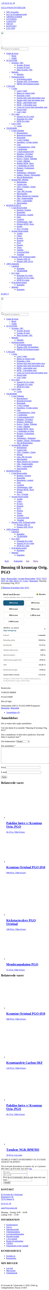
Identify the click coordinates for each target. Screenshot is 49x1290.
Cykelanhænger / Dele (26, 147)
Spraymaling (22, 203)
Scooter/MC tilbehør (19, 180)
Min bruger (11, 1270)
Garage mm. (22, 184)
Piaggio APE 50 (23, 259)
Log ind (9, 1268)
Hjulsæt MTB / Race (25, 224)
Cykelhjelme (22, 149)
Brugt (13, 56)
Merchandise (22, 194)
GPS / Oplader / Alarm (26, 187)
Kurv (7, 561)
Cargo (19, 126)
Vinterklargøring (13, 1232)
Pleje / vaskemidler (24, 201)
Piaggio (20, 245)
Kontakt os (10, 1256)
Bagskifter (21, 212)
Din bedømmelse (9, 741)
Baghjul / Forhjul (24, 210)
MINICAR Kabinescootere (28, 84)
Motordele (33, 581)
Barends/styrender (24, 135)
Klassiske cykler (23, 95)
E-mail (4, 772)
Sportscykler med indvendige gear (31, 98)
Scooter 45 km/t (23, 67)
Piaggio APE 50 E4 (25, 261)
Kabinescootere (17, 77)
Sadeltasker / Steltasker (26, 173)
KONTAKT (11, 26)
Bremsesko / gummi (25, 215)
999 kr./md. (13, 615)
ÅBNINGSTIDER (14, 17)
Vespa (19, 247)
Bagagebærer (22, 133)
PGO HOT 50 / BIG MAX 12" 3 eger (24, 579)
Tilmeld (7, 1183)
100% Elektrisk (12, 264)
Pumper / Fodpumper (25, 168)
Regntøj (20, 170)
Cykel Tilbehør (17, 130)
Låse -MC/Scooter (24, 191)
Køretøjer (21, 268)
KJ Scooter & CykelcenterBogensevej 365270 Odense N (12, 1196)
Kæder (19, 226)
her (30, 1169)
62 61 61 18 (6, 1203)
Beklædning (22, 182)
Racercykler (22, 109)
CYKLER (10, 86)
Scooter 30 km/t (23, 65)
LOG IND (10, 28)
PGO (19, 243)
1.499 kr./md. (35, 615)
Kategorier (18, 561)
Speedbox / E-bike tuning (27, 142)
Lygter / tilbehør (23, 161)
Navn (3, 767)
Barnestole (21, 137)
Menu (35, 561)
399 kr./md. (35, 603)
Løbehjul (15, 266)
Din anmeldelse (8, 746)
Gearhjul (20, 219)
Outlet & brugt (12, 53)
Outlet (14, 58)
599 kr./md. (35, 609)
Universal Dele (23, 252)
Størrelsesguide (12, 1229)
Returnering (11, 1258)
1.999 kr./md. (13, 622)
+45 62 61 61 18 (8, 3)
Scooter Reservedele (19, 231)
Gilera (19, 236)
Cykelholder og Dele (25, 166)
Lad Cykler (21, 112)
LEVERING (11, 19)
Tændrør (20, 254)
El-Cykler (15, 114)
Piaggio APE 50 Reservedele (23, 257)
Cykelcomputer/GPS (25, 152)
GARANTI (11, 21)
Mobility (15, 72)
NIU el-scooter (12, 12)
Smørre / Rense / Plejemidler (28, 175)
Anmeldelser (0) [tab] (13, 712)
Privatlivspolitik (12, 1236)
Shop (3, 578)
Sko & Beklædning (25, 177)
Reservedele (12, 578)
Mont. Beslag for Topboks (27, 196)
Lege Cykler (22, 91)
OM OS (9, 24)
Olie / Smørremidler (25, 198)
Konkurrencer (12, 1225)
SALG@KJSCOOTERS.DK (13, 7)
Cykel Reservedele (19, 208)
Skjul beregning (9, 630)
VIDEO (9, 1243)
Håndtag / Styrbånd (25, 154)
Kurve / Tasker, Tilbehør (27, 159)
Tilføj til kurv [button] (19, 832)
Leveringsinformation (15, 1234)
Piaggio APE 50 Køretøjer (27, 81)
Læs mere (18, 1155)
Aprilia (19, 233)
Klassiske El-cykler (25, 119)
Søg (27, 561)
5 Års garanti (11, 1239)
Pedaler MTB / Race (25, 163)
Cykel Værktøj (23, 140)
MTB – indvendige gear (27, 102)
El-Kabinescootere (24, 79)
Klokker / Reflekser (25, 156)
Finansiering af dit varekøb (17, 1246)
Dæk (19, 217)
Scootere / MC (17, 63)
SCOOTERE (11, 60)
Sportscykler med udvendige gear (30, 100)
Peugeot (20, 240)
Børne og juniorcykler (26, 93)
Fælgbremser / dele (24, 222)
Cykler (14, 88)
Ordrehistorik (11, 1273)
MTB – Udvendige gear (27, 105)
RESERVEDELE (13, 205)
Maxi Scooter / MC (25, 70)
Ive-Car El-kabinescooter (16, 14)
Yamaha (20, 250)
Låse (19, 144)
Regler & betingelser (14, 1241)
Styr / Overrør (22, 229)
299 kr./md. (13, 603)
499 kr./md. (13, 609)
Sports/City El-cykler (25, 116)
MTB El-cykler (23, 121)
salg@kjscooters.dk (9, 1208)
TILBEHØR (11, 128)
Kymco (20, 238)
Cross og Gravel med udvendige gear (32, 107)
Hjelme (20, 189)
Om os (9, 1227)
